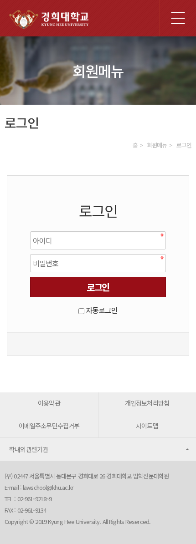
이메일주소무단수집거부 (49, 425)
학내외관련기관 (28, 449)
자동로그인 (102, 310)
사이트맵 (147, 425)
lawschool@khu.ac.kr (48, 487)
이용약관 (49, 402)
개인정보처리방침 (147, 402)
